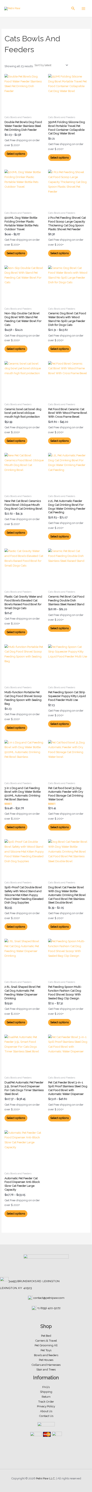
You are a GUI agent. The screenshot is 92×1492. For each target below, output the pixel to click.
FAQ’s (46, 1387)
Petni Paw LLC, (45, 1478)
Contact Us (46, 1416)
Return (46, 1396)
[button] (73, 8)
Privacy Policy (46, 1406)
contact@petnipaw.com (48, 1297)
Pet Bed (46, 1335)
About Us (46, 1411)
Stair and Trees (46, 1369)
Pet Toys (46, 1350)
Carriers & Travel (46, 1340)
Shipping (46, 1391)
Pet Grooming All (46, 1345)
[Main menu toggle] (83, 8)
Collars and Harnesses (46, 1364)
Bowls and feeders (46, 1355)
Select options (16, 153)
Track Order (46, 1401)
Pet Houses (46, 1359)
